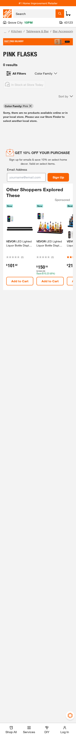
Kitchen (16, 31)
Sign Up (58, 177)
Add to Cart (19, 281)
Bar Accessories (64, 31)
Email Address (17, 169)
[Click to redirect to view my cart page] (68, 13)
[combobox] (34, 13)
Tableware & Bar (37, 31)
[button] (65, 96)
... (5, 31)
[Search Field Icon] (60, 13)
